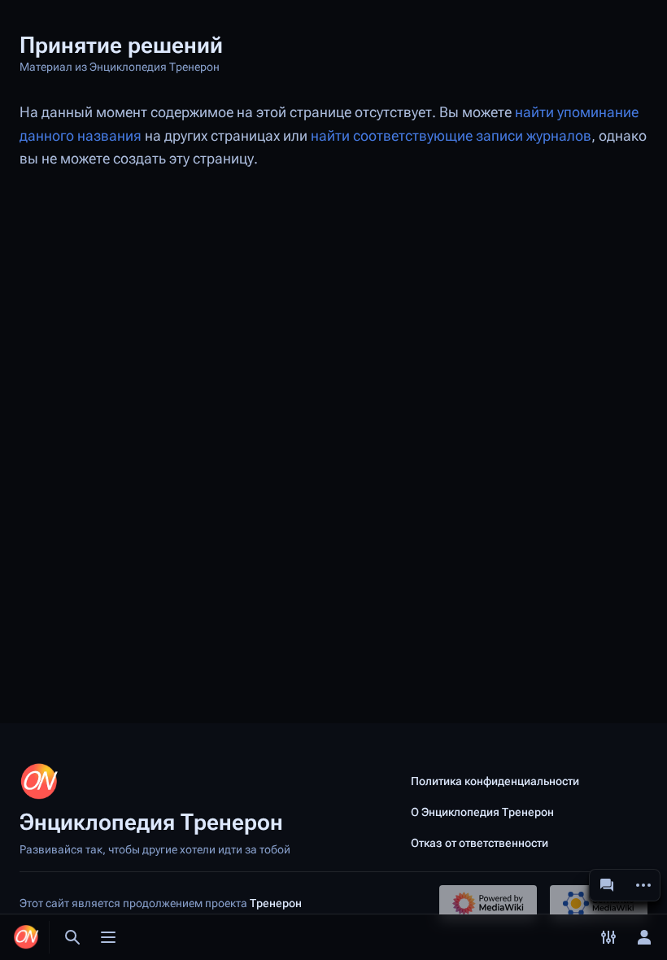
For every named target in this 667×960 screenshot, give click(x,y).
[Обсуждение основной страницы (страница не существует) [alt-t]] (607, 885)
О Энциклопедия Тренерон (482, 811)
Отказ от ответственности (479, 842)
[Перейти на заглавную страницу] (26, 937)
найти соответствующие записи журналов (451, 136)
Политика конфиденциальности (495, 781)
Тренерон (276, 903)
